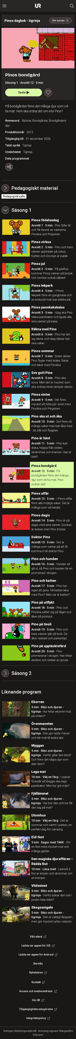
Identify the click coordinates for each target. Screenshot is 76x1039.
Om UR (36, 1000)
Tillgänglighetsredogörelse (36, 1009)
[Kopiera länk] (9, 167)
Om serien (58, 20)
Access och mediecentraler (36, 991)
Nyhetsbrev (36, 972)
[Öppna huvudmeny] (4, 6)
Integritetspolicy (36, 1018)
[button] (38, 210)
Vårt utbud (36, 936)
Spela (22, 92)
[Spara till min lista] (48, 92)
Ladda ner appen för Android (36, 954)
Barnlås (38, 963)
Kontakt (36, 982)
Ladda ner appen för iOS (36, 945)
